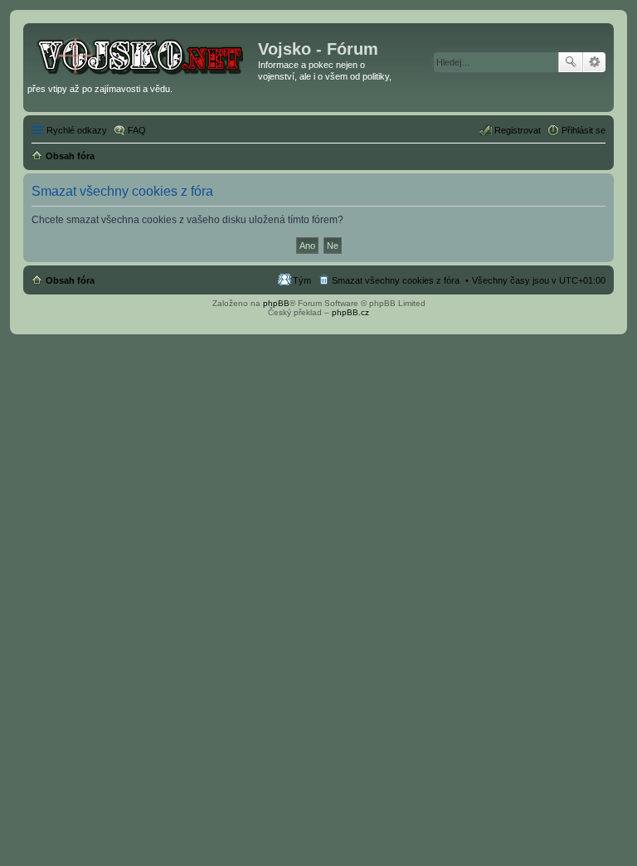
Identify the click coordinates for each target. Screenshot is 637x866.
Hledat (570, 62)
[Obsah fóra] (142, 53)
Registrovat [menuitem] (517, 130)
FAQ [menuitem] (137, 130)
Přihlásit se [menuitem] (583, 130)
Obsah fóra (70, 280)
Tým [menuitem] (302, 280)
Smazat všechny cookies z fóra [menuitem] (396, 280)
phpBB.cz (350, 312)
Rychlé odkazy (76, 130)
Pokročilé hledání (594, 62)
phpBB (276, 303)
